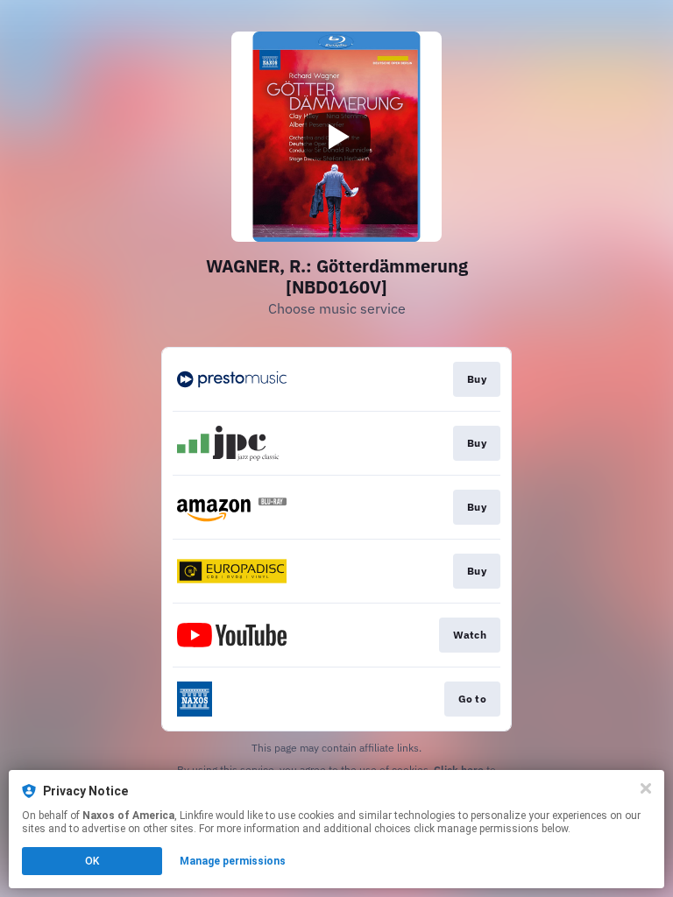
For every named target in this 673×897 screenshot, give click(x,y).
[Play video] (336, 136)
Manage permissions (233, 861)
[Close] (646, 788)
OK (92, 861)
